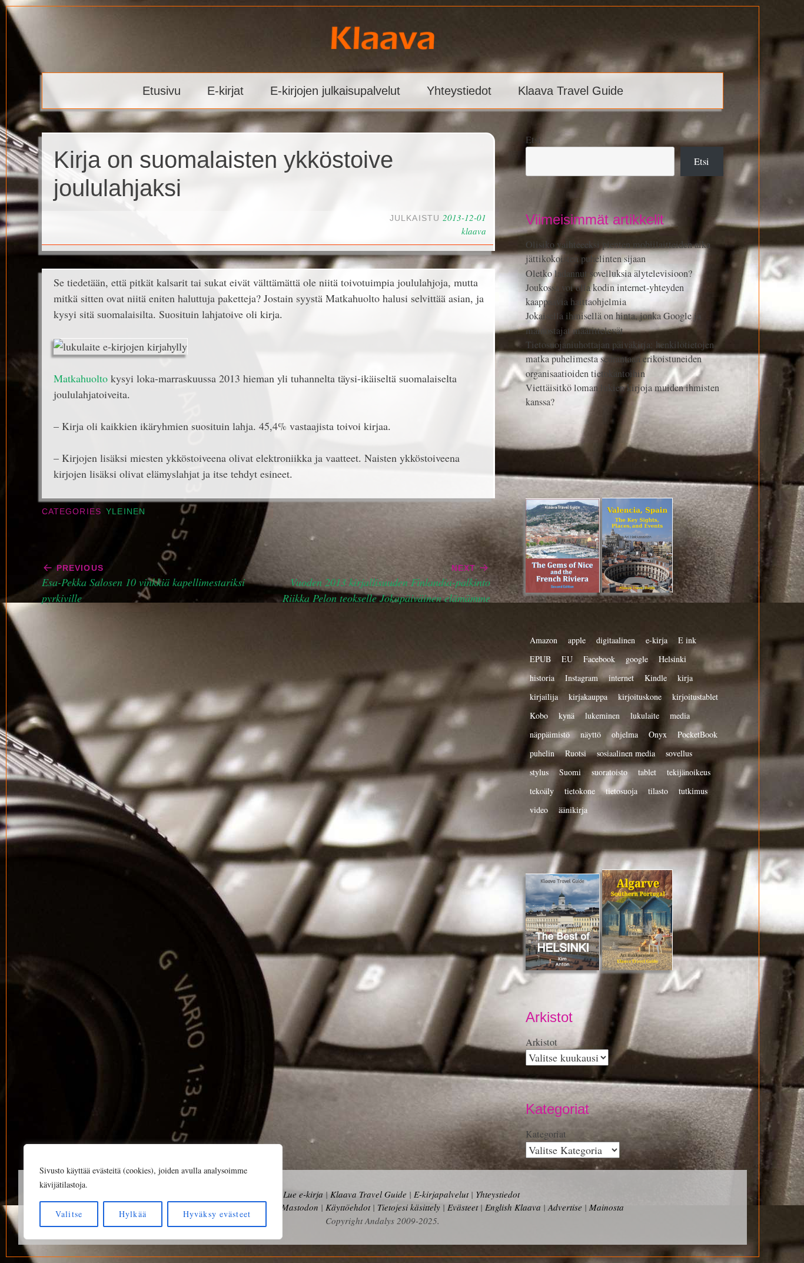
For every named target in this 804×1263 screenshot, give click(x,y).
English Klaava (513, 1207)
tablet (647, 772)
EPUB (540, 658)
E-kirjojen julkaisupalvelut (335, 90)
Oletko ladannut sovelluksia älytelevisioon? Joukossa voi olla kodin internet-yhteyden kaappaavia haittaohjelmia (609, 288)
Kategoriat (546, 1134)
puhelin (542, 753)
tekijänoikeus (688, 772)
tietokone (579, 790)
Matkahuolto (81, 378)
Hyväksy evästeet (217, 1213)
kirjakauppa (588, 696)
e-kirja (656, 640)
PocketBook (697, 734)
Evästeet (462, 1207)
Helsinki (672, 658)
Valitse (68, 1213)
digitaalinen (615, 640)
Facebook (599, 658)
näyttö (590, 734)
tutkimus (693, 790)
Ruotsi (575, 753)
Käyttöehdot (347, 1207)
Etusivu (161, 90)
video (539, 809)
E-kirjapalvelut (441, 1194)
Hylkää (133, 1213)
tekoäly (542, 790)
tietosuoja (621, 790)
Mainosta (606, 1207)
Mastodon (299, 1207)
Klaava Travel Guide (570, 90)
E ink (687, 640)
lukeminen (602, 715)
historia (542, 677)
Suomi (570, 772)
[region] (153, 1191)
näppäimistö (550, 734)
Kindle (655, 677)
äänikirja (573, 809)
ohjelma (625, 734)
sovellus (679, 753)
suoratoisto (609, 772)
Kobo (539, 715)
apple (577, 640)
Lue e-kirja (303, 1194)
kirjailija (544, 696)
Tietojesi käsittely (408, 1207)
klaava (473, 231)
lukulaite (644, 715)
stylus (539, 772)
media (680, 715)
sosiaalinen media (626, 753)
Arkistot (541, 1042)
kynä (566, 715)
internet (621, 677)
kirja (685, 677)
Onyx (658, 734)
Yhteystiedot (459, 90)
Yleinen (125, 511)
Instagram (581, 677)
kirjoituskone (640, 696)
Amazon (543, 640)
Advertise (565, 1207)
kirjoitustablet (695, 696)
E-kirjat (225, 90)
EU (567, 658)
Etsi (533, 139)
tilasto (658, 790)
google (637, 658)
